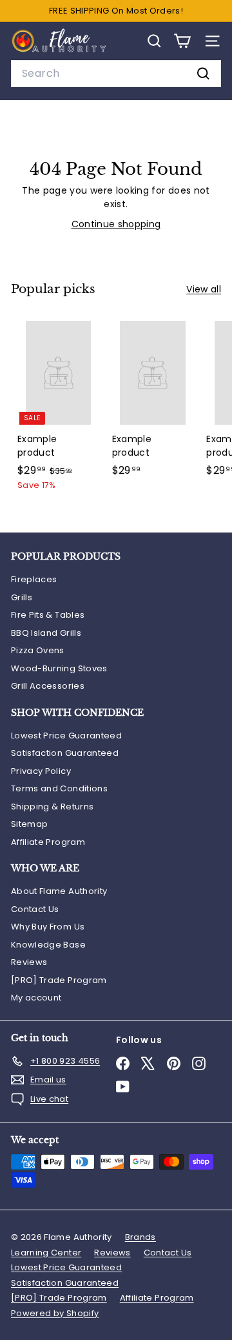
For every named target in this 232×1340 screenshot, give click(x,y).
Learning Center (46, 1252)
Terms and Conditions (59, 788)
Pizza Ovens (37, 650)
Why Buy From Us (47, 926)
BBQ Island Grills (46, 633)
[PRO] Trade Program (59, 980)
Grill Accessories (47, 686)
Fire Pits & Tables (47, 615)
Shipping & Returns (52, 806)
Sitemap (29, 824)
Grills (21, 597)
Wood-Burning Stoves (59, 668)
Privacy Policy (41, 771)
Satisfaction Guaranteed (65, 753)
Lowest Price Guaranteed (66, 735)
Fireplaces (34, 579)
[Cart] (182, 41)
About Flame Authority (59, 891)
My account (36, 997)
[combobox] (116, 73)
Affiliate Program (48, 842)
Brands (140, 1237)
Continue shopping (116, 224)
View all (203, 289)
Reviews (29, 962)
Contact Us (35, 909)
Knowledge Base (48, 945)
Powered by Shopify (55, 1313)
